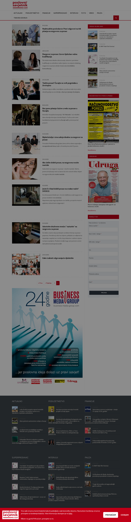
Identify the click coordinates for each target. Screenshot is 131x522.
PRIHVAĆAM (110, 515)
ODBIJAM (125, 515)
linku (70, 514)
